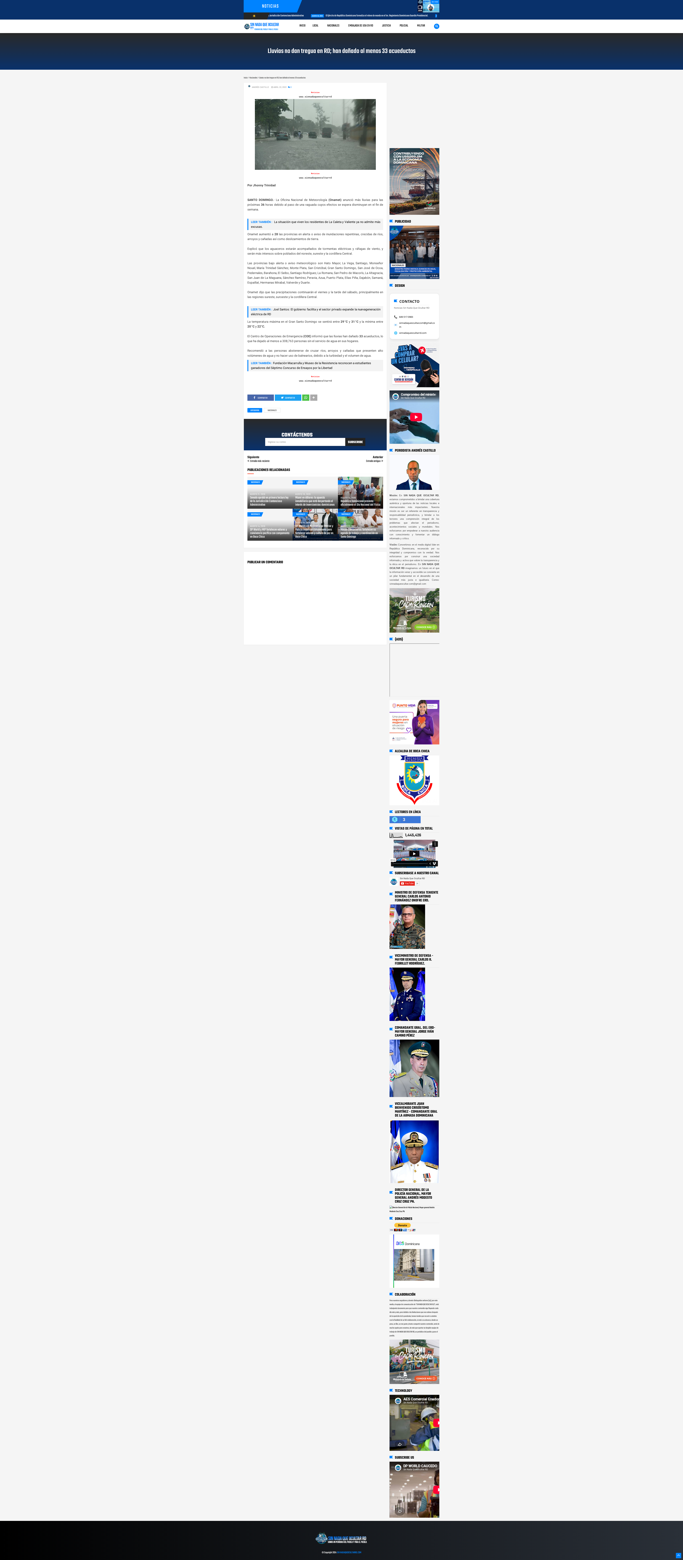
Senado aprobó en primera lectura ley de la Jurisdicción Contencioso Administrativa (269, 501)
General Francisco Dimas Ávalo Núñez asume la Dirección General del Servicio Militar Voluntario (436, 16)
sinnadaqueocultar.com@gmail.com (417, 324)
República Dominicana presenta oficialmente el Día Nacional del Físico (360, 503)
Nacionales (272, 410)
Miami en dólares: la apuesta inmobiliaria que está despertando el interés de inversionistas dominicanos (315, 501)
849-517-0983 (406, 316)
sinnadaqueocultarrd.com (413, 332)
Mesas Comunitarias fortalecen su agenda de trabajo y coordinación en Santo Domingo (359, 533)
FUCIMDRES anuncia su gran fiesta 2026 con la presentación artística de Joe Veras (340, 16)
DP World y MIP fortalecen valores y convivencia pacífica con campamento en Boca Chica (269, 533)
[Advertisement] (401, 86)
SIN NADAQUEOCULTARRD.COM (349, 1553)
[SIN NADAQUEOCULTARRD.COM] (341, 1545)
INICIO (302, 25)
